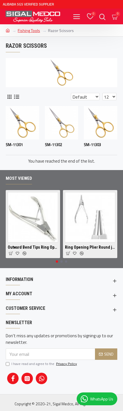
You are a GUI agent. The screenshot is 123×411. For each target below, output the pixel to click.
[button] (57, 261)
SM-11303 (92, 144)
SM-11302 (53, 144)
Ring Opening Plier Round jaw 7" (90, 247)
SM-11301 (14, 144)
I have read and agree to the (44, 363)
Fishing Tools (29, 30)
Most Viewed (19, 178)
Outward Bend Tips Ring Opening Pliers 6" (33, 247)
